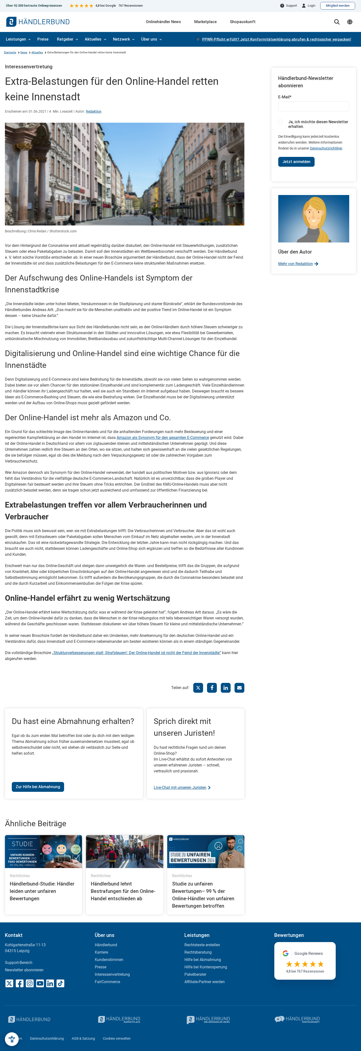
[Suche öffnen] (337, 21)
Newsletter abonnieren (24, 970)
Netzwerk (121, 39)
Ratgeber (65, 39)
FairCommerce (107, 981)
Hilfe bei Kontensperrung (205, 967)
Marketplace (205, 21)
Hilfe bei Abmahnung (202, 959)
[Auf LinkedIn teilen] (226, 688)
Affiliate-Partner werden (204, 981)
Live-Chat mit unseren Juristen (180, 787)
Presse (100, 967)
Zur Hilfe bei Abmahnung (38, 786)
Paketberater (195, 974)
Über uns (149, 39)
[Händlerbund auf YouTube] (40, 983)
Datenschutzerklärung (47, 1038)
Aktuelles (93, 39)
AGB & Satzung (83, 1038)
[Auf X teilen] (198, 688)
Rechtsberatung (198, 952)
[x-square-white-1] (9, 983)
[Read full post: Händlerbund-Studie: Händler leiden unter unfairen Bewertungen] (43, 851)
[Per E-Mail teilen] (239, 688)
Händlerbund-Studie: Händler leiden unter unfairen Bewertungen (42, 891)
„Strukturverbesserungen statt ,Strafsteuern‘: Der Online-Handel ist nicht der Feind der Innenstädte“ (136, 652)
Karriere (101, 952)
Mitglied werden (337, 5)
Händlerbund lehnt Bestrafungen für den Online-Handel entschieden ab (123, 891)
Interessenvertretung (29, 67)
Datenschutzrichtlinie (326, 148)
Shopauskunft (243, 21)
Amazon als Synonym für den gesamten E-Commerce (163, 437)
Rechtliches (20, 875)
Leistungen (16, 39)
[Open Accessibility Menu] (12, 1039)
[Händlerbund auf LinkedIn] (50, 983)
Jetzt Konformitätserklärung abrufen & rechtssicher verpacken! (276, 39)
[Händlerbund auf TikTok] (60, 983)
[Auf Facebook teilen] (212, 688)
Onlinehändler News (163, 21)
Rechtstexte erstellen (202, 945)
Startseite (10, 52)
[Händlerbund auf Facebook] (19, 983)
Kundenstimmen (109, 959)
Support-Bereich (18, 962)
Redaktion (93, 111)
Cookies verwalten (117, 1038)
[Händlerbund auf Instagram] (29, 983)
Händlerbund (106, 945)
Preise (42, 39)
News (23, 52)
